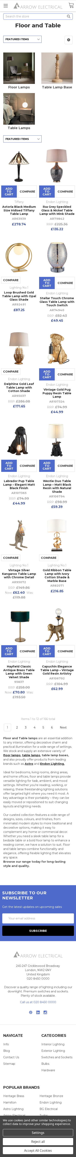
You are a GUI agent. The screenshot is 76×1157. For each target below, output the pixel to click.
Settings (38, 1132)
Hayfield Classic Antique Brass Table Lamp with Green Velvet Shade (19, 672)
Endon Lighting (51, 1102)
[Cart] (71, 5)
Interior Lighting (52, 1044)
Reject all (38, 1141)
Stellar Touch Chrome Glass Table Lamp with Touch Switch (57, 301)
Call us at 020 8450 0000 (38, 1002)
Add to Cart (9, 191)
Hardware (48, 1070)
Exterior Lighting (53, 1051)
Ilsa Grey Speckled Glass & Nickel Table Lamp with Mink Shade (57, 210)
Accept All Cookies (38, 1150)
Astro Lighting (13, 1109)
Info (6, 1044)
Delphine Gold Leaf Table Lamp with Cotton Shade (19, 387)
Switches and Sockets (56, 1057)
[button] (69, 40)
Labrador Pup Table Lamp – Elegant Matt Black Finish (19, 484)
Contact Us (11, 1057)
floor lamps (11, 755)
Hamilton (9, 1102)
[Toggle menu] (5, 5)
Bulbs (45, 1064)
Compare (27, 191)
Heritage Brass (13, 1096)
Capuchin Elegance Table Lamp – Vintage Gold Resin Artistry (57, 670)
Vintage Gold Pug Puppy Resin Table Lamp (57, 393)
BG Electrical (49, 1109)
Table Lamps (19, 128)
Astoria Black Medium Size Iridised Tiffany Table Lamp (19, 210)
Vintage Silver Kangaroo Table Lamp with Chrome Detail (19, 573)
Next (63, 727)
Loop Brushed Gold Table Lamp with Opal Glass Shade (19, 296)
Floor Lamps (19, 87)
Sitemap (9, 1064)
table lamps (31, 755)
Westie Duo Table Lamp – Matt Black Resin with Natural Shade (57, 486)
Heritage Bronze (51, 1096)
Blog (6, 1051)
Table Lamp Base (57, 87)
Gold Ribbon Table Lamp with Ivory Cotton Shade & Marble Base (57, 575)
